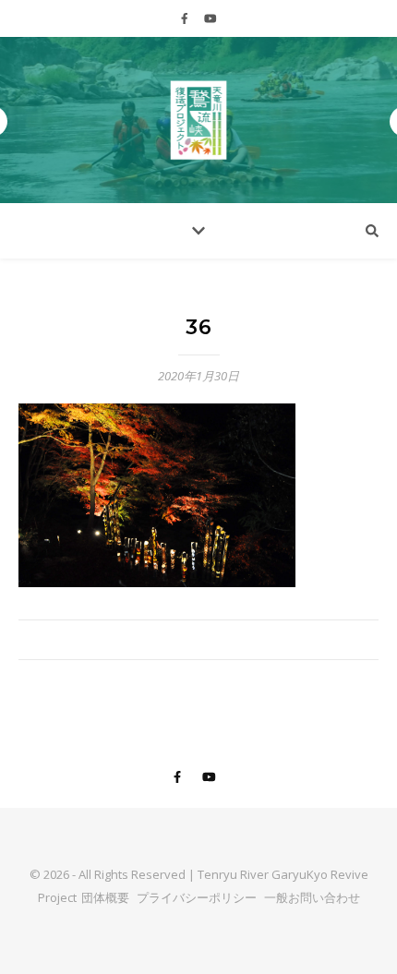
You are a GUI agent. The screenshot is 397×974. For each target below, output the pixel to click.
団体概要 (105, 897)
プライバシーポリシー (197, 897)
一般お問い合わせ (312, 897)
